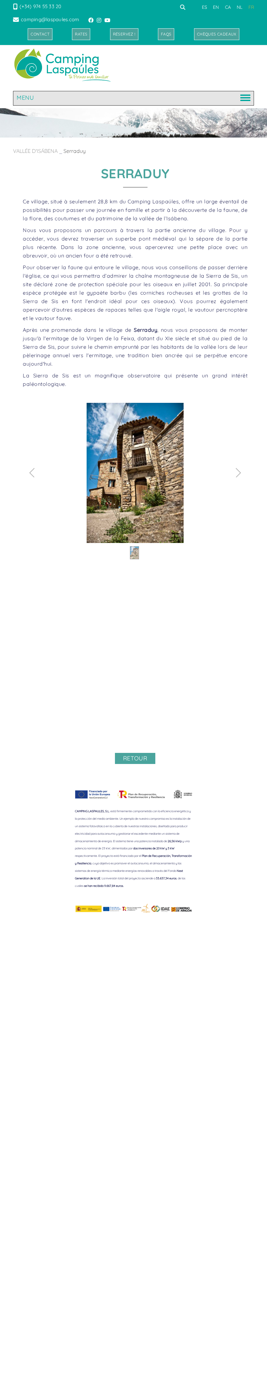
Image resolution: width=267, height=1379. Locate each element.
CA (228, 7)
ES (204, 7)
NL (240, 7)
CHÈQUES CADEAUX (216, 34)
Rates (81, 34)
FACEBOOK (91, 20)
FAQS (166, 34)
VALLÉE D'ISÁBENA (35, 151)
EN (216, 7)
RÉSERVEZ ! (124, 34)
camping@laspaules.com (50, 19)
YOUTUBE (108, 20)
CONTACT (40, 34)
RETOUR (135, 758)
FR (251, 7)
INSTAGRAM (100, 20)
